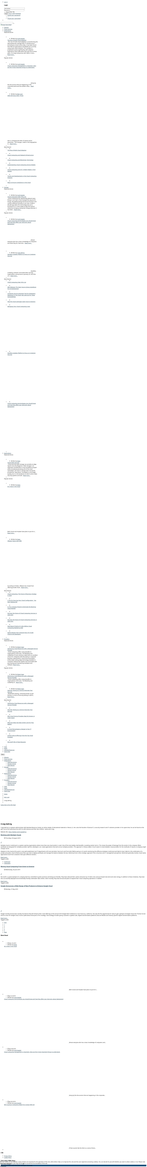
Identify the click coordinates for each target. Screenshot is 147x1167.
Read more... (11, 54)
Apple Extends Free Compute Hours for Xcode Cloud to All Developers (20, 633)
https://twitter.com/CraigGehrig (17, 832)
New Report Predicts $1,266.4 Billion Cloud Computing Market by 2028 (19, 627)
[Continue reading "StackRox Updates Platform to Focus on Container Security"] (19, 271)
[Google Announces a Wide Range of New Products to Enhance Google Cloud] (1, 911)
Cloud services (8, 759)
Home (7, 757)
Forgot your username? (14, 18)
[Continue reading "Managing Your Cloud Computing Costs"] (39, 350)
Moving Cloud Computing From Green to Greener (17, 866)
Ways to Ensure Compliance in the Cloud (19, 182)
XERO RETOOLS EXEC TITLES (15, 95)
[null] (1, 842)
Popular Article (11, 764)
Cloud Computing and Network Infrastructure (20, 155)
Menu (2, 754)
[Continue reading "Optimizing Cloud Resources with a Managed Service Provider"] (7, 652)
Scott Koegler (21, 38)
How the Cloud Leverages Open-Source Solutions (21, 301)
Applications (7, 773)
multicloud (7, 862)
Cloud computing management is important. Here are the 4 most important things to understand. (21, 66)
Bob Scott (20, 94)
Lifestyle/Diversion (9, 789)
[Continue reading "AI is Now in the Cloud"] (39, 530)
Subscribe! (7, 791)
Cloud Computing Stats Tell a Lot (16, 197)
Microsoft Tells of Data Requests (16, 742)
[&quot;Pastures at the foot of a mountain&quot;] (1, 874)
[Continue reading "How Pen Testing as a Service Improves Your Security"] (7, 693)
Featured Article (12, 762)
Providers (6, 780)
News (18, 461)
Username (7, 8)
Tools (5, 786)
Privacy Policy (8, 1156)
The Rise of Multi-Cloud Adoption (16, 40)
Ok (1, 1166)
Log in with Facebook (15, 13)
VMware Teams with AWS (14, 541)
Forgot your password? (13, 15)
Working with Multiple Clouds (11, 835)
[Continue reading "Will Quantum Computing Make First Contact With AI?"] (36, 1148)
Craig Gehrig (20, 253)
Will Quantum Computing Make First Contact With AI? (19, 1104)
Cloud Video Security (13, 462)
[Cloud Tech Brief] (6, 25)
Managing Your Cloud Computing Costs (18, 306)
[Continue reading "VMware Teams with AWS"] (39, 584)
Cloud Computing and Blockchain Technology (20, 160)
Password (7, 10)
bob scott (6, 797)
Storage (6, 767)
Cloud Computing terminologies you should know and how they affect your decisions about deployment (21, 222)
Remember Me (10, 12)
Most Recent (11, 765)
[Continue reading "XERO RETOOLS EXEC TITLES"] (39, 139)
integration (7, 863)
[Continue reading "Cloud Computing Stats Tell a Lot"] (7, 198)
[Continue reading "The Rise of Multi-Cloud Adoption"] (7, 42)
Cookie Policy (7, 1157)
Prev (5, 922)
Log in (6, 2)
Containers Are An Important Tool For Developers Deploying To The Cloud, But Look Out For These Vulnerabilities (21, 295)
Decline (4, 1166)
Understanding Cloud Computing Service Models (21, 165)
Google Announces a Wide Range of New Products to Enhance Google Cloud (26, 886)
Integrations (7, 760)
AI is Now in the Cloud (13, 486)
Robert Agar (20, 647)
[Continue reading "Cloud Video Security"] (7, 464)
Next (5, 932)
